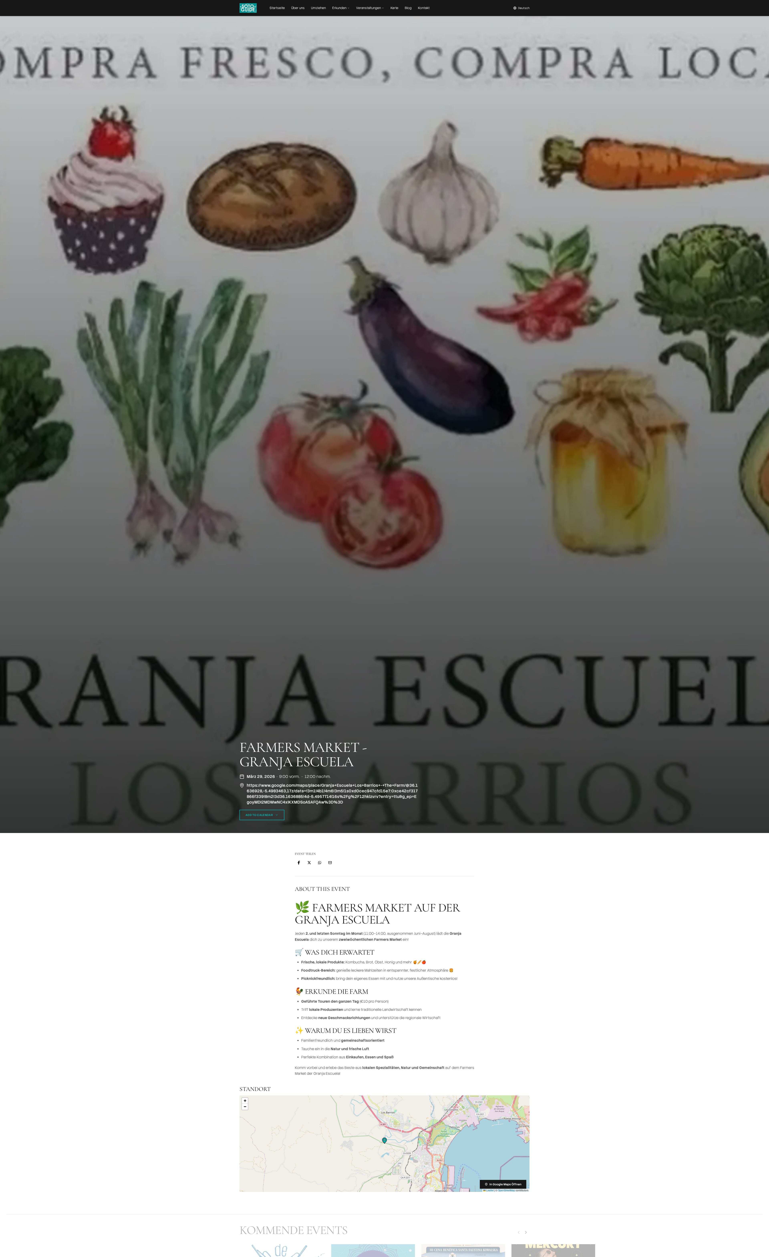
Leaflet (490, 1190)
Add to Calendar (259, 815)
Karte (394, 8)
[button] (384, 1140)
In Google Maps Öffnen (505, 1184)
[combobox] (521, 8)
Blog (408, 8)
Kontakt (424, 8)
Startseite (277, 8)
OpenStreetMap (506, 1190)
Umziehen (318, 8)
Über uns (298, 8)
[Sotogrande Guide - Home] (248, 8)
